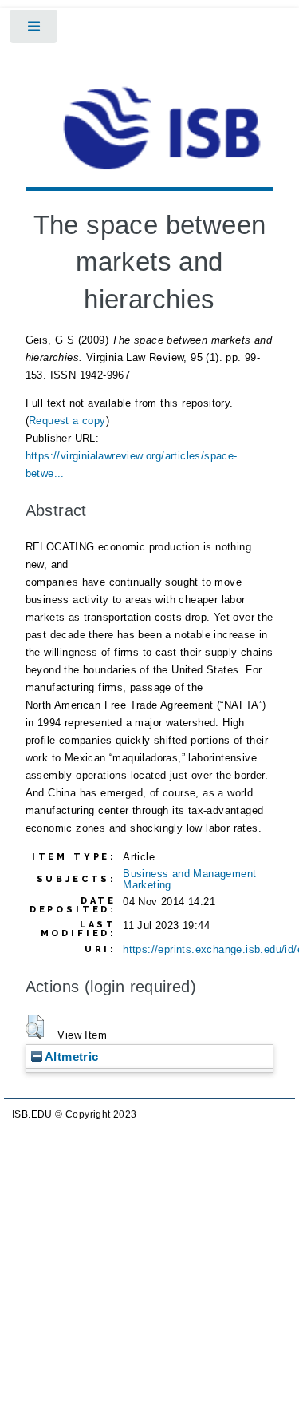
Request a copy (67, 421)
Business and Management (189, 874)
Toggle (34, 30)
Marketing (147, 885)
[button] (35, 1027)
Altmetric (70, 1056)
